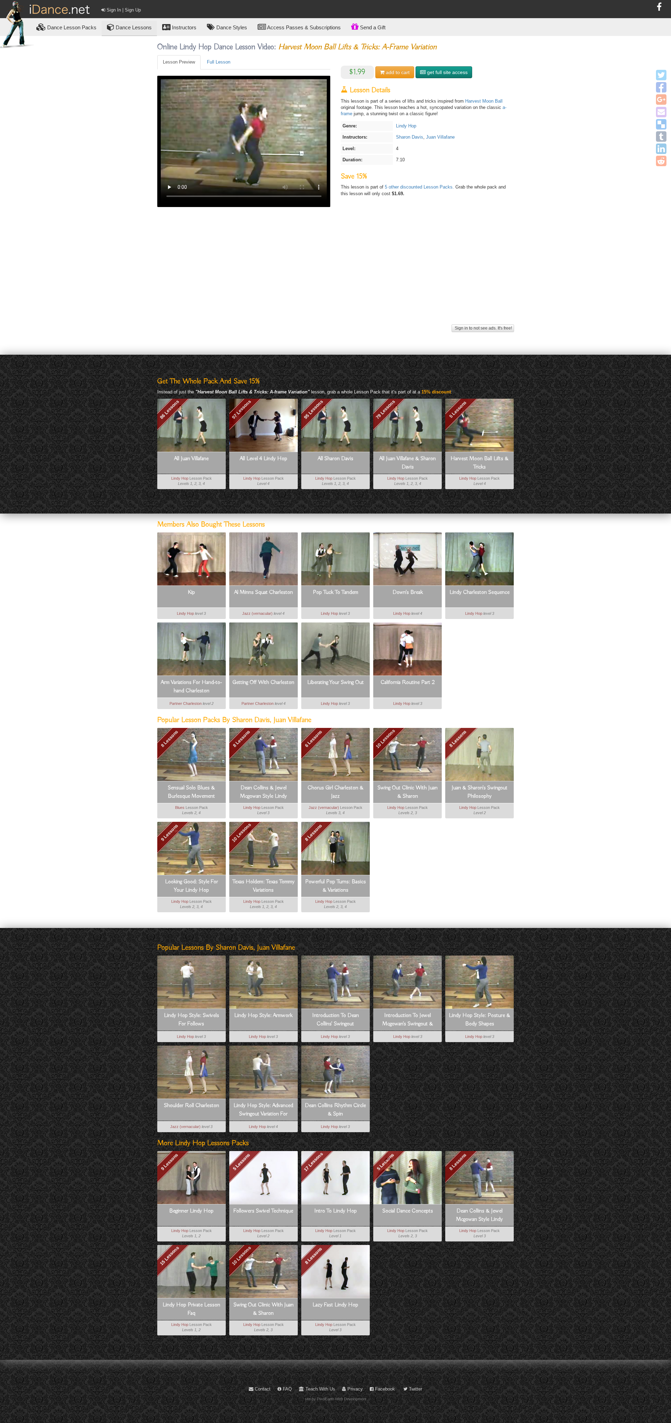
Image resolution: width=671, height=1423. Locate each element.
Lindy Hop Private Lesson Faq (191, 1309)
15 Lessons (169, 1255)
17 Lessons (313, 1161)
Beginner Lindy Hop (191, 1211)
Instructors (183, 27)
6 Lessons (313, 738)
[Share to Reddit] (661, 161)
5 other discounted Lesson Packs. (420, 187)
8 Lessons (169, 738)
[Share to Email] (661, 112)
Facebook (384, 1389)
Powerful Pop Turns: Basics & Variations (335, 886)
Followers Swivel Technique (263, 1211)
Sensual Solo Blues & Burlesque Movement (191, 792)
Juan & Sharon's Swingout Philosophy (479, 792)
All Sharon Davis (335, 458)
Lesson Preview (179, 62)
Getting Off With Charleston (263, 682)
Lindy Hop (406, 125)
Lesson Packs (71, 27)
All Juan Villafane (191, 458)
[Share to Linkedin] (661, 148)
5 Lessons (457, 409)
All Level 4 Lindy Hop (263, 458)
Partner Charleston (185, 703)
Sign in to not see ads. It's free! (483, 328)
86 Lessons (169, 409)
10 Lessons (385, 738)
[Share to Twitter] (661, 75)
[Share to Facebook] (661, 87)
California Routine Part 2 (408, 682)
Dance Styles (231, 27)
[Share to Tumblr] (661, 136)
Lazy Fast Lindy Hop (335, 1305)
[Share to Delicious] (661, 124)
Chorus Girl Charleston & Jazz (335, 792)
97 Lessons (241, 409)
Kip (191, 592)
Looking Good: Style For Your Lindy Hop (191, 886)
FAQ (286, 1389)
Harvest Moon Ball (484, 101)
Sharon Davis (409, 137)
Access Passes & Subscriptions (303, 27)
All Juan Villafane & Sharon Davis (407, 463)
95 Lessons (313, 409)
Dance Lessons (133, 27)
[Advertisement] (335, 274)
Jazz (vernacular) (257, 613)
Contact (261, 1389)
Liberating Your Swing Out (335, 682)
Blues (180, 807)
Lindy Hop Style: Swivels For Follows (191, 1019)
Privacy (354, 1389)
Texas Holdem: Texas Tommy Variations (263, 886)
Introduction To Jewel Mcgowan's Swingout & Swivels (407, 1020)
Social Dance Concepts (407, 1211)
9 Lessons (169, 832)
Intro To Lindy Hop (335, 1211)
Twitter (414, 1389)
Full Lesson (218, 62)
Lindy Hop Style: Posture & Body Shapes (479, 1019)
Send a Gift (372, 27)
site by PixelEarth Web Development (335, 1399)
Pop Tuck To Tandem (335, 592)
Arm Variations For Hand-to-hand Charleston (191, 686)
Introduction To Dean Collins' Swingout (335, 1019)
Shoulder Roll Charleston (191, 1105)
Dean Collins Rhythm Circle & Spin (335, 1110)
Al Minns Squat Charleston (263, 592)
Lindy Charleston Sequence (479, 592)
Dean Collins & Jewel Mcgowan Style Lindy (263, 792)
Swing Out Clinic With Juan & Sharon (407, 792)
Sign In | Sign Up (123, 10)
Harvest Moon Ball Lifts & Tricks (479, 463)
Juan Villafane (440, 137)
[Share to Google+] (661, 99)
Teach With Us (319, 1389)
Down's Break (407, 592)
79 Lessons (385, 409)
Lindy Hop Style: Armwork (263, 1015)
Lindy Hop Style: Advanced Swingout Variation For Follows (263, 1110)
